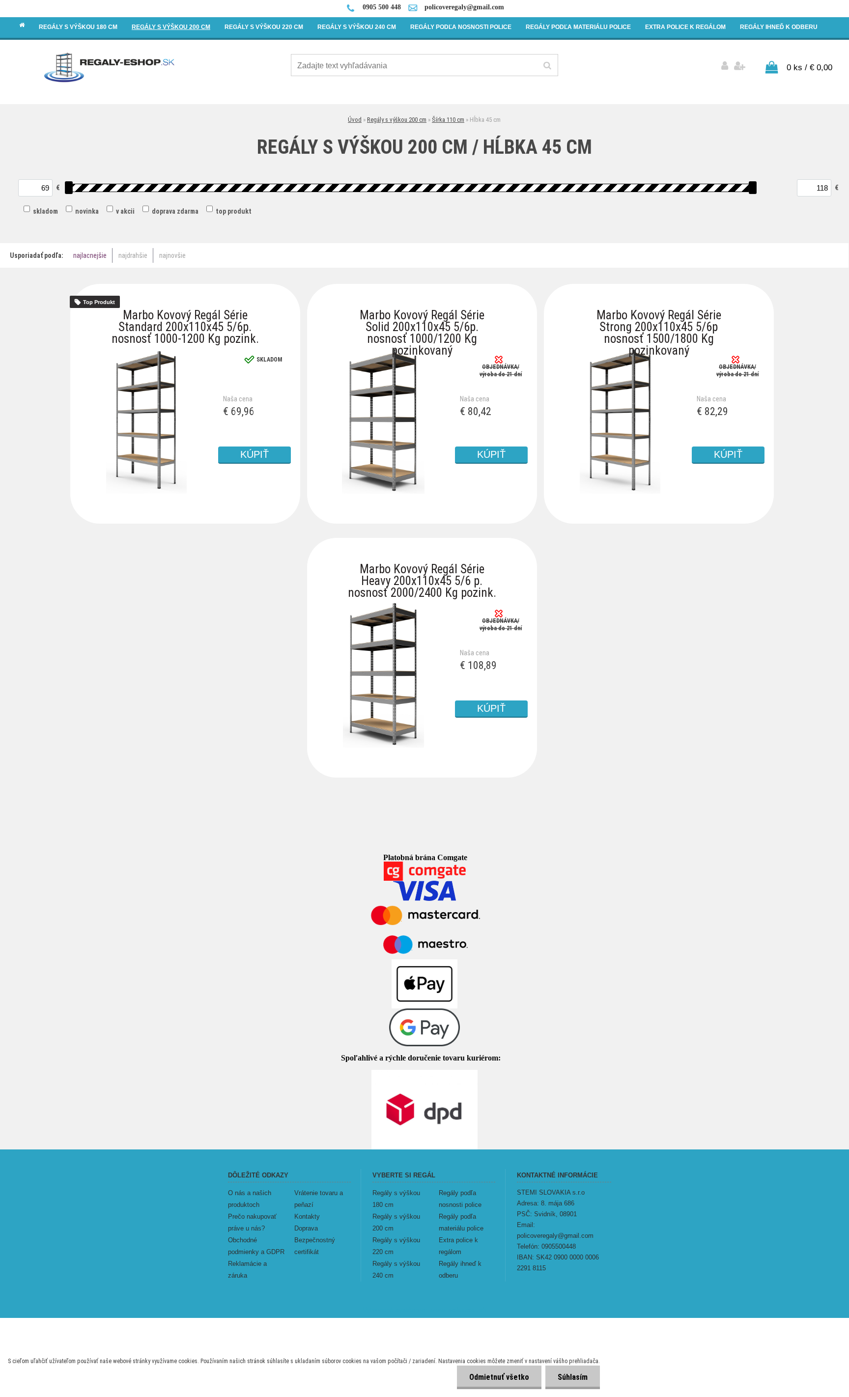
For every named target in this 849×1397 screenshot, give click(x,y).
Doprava (306, 1228)
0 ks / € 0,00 (809, 67)
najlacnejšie (90, 255)
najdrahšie (132, 255)
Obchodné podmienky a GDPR (256, 1246)
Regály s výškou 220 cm (396, 1246)
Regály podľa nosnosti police (460, 1198)
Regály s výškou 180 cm (396, 1198)
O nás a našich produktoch (249, 1198)
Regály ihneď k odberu (460, 1269)
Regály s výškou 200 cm (396, 119)
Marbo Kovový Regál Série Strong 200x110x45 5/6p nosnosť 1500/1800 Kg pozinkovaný (658, 317)
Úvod (355, 119)
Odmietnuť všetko (499, 1377)
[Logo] (109, 66)
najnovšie (172, 255)
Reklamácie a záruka (247, 1269)
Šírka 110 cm (448, 119)
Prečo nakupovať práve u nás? (252, 1222)
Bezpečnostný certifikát (314, 1246)
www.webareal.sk (458, 1309)
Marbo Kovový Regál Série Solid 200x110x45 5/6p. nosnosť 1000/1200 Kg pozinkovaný (422, 317)
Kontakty (307, 1216)
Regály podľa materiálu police (461, 1222)
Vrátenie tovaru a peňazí (318, 1198)
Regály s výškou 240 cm (396, 1269)
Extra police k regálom (458, 1246)
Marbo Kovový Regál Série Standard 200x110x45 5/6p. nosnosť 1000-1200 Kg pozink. (185, 317)
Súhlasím (573, 1377)
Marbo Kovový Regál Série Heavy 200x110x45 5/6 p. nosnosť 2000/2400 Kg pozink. (422, 571)
